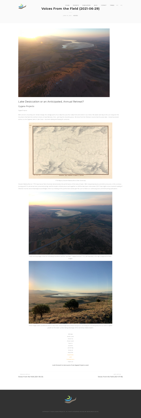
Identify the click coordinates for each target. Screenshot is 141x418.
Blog (95, 5)
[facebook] (70, 407)
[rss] (66, 407)
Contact (103, 5)
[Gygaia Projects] (22, 6)
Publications (86, 5)
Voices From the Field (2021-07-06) (110, 376)
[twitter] (75, 407)
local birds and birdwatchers (70, 357)
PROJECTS (76, 5)
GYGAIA (67, 5)
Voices (75, 15)
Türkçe (112, 5)
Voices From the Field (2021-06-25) (30, 376)
